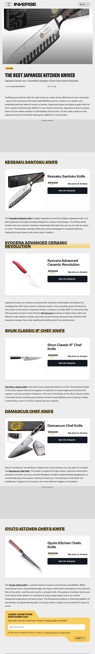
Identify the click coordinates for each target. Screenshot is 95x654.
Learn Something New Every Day (20, 615)
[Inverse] (25, 4)
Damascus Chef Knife (29, 410)
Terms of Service (51, 633)
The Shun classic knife (16, 387)
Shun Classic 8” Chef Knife (35, 330)
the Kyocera (47, 313)
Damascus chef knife (19, 471)
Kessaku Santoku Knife (31, 161)
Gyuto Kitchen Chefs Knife (35, 528)
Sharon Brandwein (17, 87)
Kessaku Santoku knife (20, 218)
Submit (78, 638)
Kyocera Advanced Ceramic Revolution (36, 244)
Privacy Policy (65, 633)
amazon (4, 37)
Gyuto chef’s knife (18, 585)
